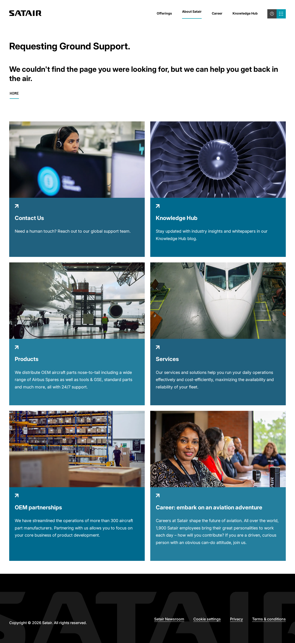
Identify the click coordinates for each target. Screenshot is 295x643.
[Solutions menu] (281, 13)
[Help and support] (272, 13)
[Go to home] (25, 13)
